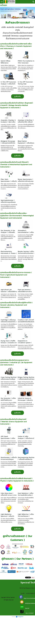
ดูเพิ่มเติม (17, 96)
